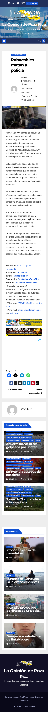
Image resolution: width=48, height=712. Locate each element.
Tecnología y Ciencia (14, 434)
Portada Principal (18, 54)
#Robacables (28, 100)
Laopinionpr (22, 272)
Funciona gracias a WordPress (17, 697)
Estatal (10, 546)
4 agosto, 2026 (16, 558)
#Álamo (24, 85)
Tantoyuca (26, 431)
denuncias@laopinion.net (29, 310)
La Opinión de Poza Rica (24, 24)
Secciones (17, 706)
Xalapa (38, 440)
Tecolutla (29, 434)
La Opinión (28, 451)
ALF (25, 77)
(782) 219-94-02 (25, 303)
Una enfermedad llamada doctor (19, 437)
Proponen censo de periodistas (20, 551)
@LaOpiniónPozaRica (28, 279)
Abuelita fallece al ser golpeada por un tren (21, 445)
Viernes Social (27, 440)
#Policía (33, 96)
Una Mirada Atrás (13, 440)
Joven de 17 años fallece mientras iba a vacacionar (23, 502)
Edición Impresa (29, 706)
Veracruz (10, 575)
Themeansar (24, 700)
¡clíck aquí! (14, 313)
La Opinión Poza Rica (26, 283)
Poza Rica (10, 604)
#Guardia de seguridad (26, 90)
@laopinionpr (21, 276)
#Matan (25, 96)
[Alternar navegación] (22, 41)
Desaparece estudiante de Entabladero (23, 637)
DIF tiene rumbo (15, 390)
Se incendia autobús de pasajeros (23, 473)
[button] (40, 41)
